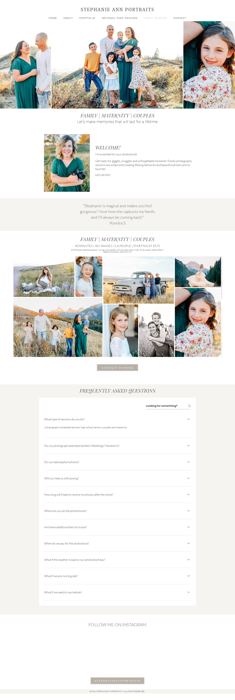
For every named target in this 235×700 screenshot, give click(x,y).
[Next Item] (216, 306)
